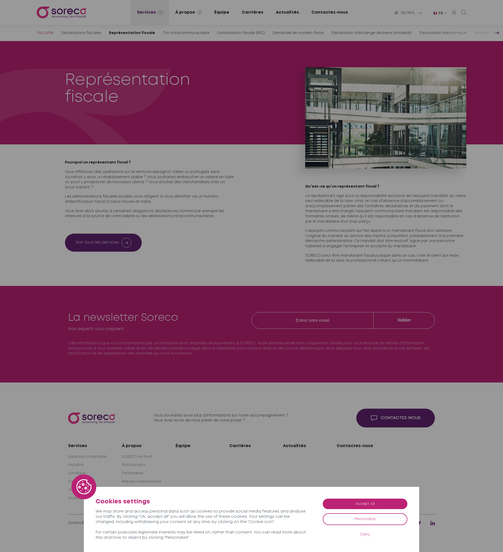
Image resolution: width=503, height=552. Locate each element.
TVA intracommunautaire (186, 33)
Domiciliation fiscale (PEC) (241, 33)
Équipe (221, 12)
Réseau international (141, 481)
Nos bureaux (134, 464)
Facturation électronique (443, 33)
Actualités (287, 12)
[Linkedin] (432, 523)
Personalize (365, 519)
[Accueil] (61, 12)
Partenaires (132, 473)
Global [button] (408, 12)
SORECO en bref (137, 456)
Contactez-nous (329, 12)
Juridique (76, 473)
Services (77, 446)
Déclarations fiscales (81, 33)
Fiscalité (45, 33)
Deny (365, 534)
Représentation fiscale (132, 33)
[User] (454, 12)
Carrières (252, 12)
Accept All (365, 503)
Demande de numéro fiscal (298, 33)
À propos (131, 446)
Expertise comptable (87, 456)
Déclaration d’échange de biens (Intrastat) (372, 33)
